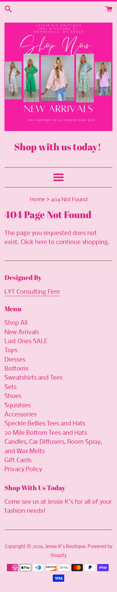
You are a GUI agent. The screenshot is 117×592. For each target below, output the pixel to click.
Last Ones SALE (25, 341)
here (41, 242)
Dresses (14, 360)
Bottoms (16, 369)
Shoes (12, 396)
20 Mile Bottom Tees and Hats (45, 433)
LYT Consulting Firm (32, 292)
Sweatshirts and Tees (33, 378)
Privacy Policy (23, 469)
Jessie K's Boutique (65, 546)
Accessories (20, 415)
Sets (10, 387)
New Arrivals (21, 332)
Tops (10, 350)
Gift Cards (18, 460)
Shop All (16, 323)
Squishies (17, 405)
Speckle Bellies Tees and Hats (44, 424)
